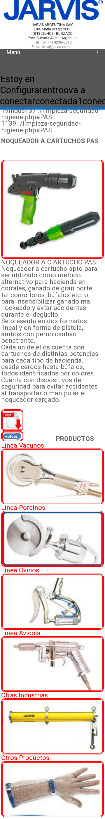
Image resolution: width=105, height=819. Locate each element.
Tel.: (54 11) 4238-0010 (52, 42)
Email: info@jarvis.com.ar (53, 46)
